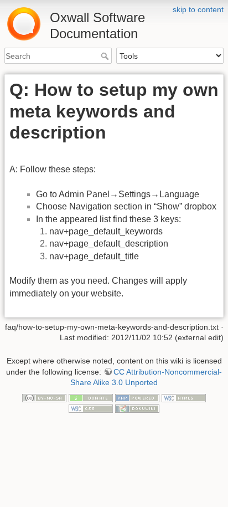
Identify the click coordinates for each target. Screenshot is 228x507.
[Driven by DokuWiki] (137, 408)
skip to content (198, 9)
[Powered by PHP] (137, 397)
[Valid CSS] (91, 408)
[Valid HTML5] (184, 397)
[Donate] (91, 397)
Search (106, 56)
